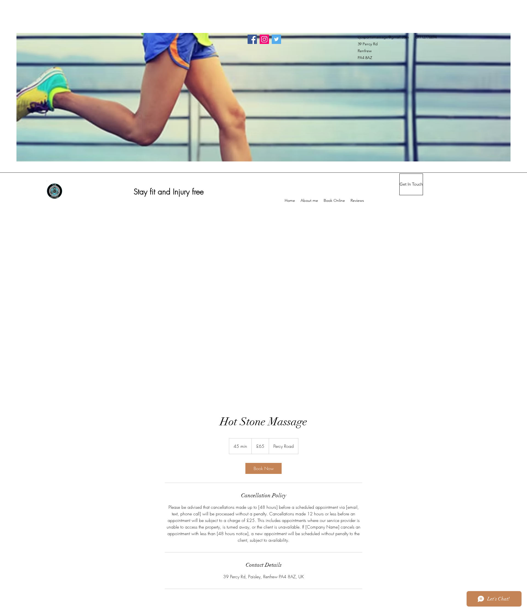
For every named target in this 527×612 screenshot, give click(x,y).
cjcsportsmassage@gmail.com (383, 37)
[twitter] (276, 39)
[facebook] (252, 39)
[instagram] (264, 39)
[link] (263, 468)
